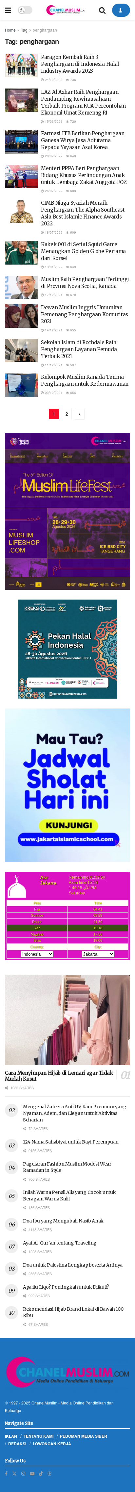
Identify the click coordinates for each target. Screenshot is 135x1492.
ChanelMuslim (44, 1402)
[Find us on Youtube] (32, 1473)
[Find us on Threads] (49, 1473)
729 (72, 121)
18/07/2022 (53, 232)
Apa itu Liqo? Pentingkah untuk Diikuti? (66, 1287)
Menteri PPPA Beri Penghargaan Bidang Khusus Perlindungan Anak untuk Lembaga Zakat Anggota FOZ (84, 175)
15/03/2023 (53, 121)
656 (72, 392)
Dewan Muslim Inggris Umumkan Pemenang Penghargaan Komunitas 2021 (84, 314)
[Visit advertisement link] (67, 511)
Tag (24, 30)
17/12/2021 (53, 295)
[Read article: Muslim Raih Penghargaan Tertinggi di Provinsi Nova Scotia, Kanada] (21, 287)
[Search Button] (102, 10)
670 (72, 295)
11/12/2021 (53, 365)
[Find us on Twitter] (14, 1473)
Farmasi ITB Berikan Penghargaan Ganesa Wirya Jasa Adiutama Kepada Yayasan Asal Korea (83, 140)
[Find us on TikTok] (41, 1473)
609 (72, 232)
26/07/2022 (53, 191)
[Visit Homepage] (65, 9)
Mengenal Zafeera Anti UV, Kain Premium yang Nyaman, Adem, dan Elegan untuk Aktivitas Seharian (74, 1113)
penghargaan (45, 30)
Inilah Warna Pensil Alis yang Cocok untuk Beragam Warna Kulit (69, 1195)
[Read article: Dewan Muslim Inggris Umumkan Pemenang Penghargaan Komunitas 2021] (21, 316)
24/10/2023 (53, 79)
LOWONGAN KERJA (52, 1444)
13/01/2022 (53, 267)
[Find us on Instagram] (23, 1473)
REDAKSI (17, 1444)
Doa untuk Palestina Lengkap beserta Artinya (73, 1265)
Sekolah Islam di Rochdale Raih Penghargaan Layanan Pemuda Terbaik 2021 (79, 349)
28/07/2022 (53, 156)
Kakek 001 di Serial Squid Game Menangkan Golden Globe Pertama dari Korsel (83, 251)
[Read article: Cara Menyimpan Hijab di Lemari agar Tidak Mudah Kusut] (67, 1020)
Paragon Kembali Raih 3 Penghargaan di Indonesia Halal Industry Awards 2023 (80, 64)
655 (72, 330)
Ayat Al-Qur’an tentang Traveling (60, 1243)
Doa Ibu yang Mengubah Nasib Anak (63, 1221)
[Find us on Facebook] (6, 1473)
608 (72, 191)
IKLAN (11, 1436)
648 (72, 156)
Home (10, 30)
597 (72, 365)
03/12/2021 (53, 392)
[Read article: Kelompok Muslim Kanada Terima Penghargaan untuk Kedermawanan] (21, 385)
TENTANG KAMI (38, 1436)
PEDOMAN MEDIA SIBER (83, 1436)
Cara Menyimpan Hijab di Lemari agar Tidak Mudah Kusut (59, 1076)
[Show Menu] (8, 10)
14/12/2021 (53, 330)
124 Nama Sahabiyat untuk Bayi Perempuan (71, 1142)
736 (72, 79)
